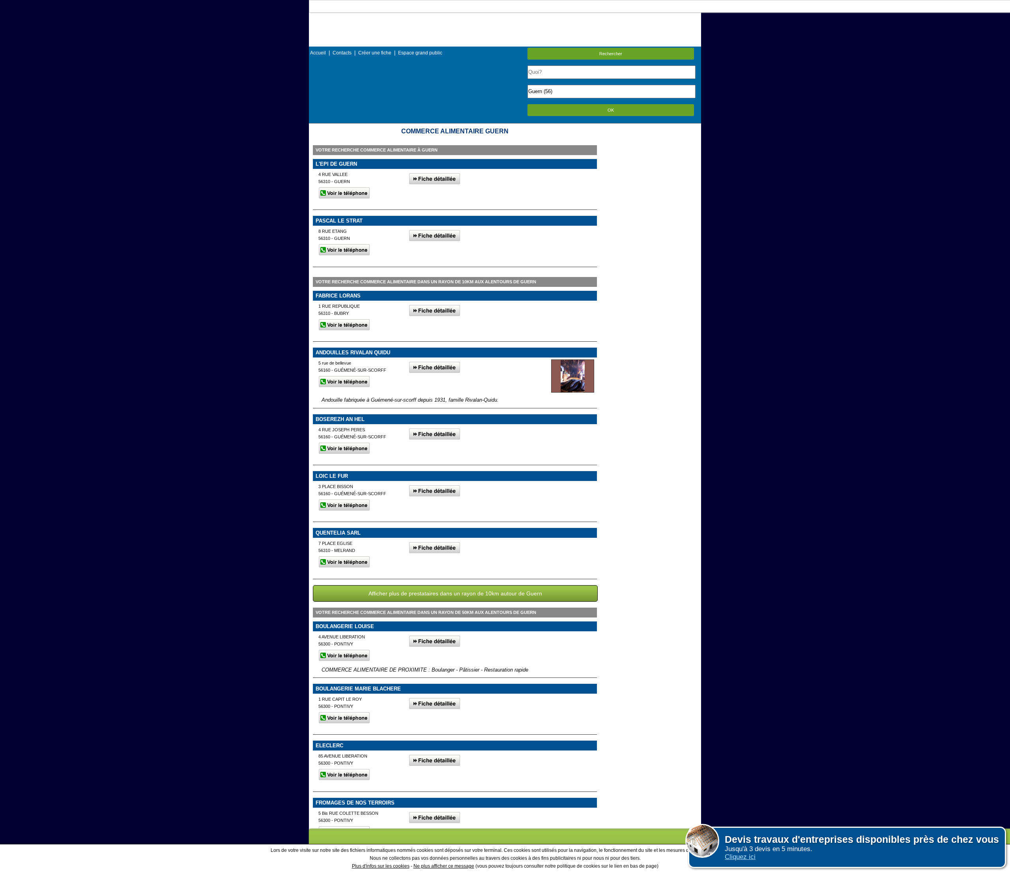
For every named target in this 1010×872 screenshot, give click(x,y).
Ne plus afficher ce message (443, 866)
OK (611, 110)
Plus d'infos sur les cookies (381, 866)
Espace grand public (420, 53)
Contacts (342, 53)
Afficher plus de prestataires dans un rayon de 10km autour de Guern (455, 593)
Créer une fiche (374, 53)
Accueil (318, 53)
